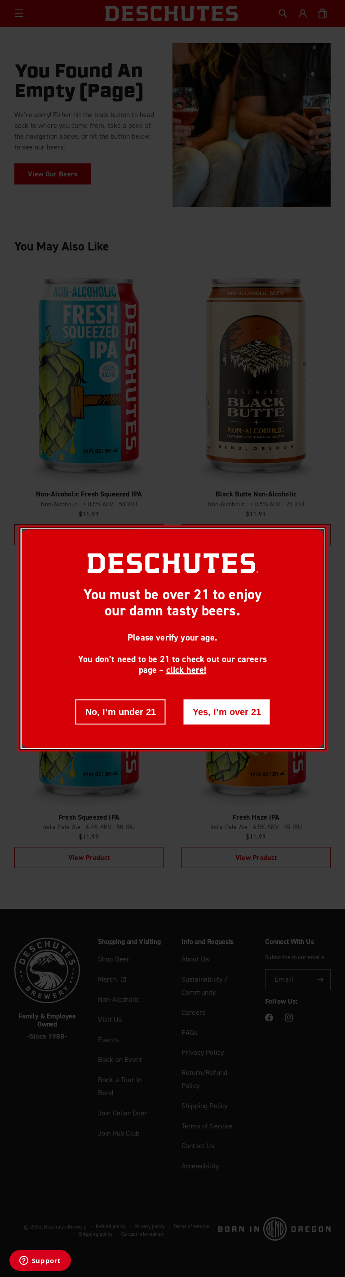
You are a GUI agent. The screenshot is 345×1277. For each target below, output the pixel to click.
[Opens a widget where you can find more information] (40, 1261)
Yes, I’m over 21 (227, 711)
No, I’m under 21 (120, 711)
